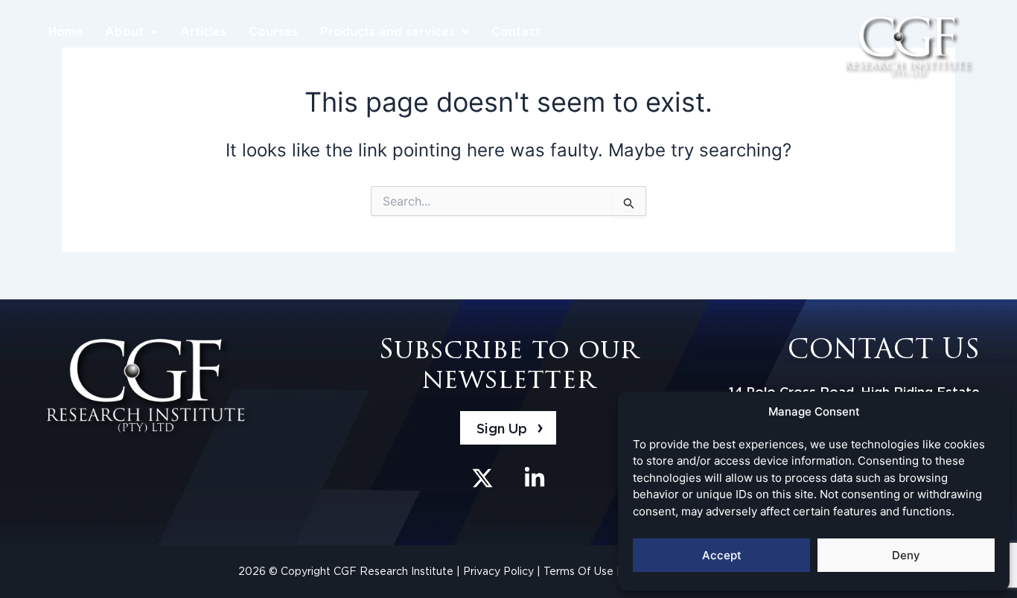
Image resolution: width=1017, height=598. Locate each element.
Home (65, 32)
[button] (131, 32)
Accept (722, 555)
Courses (273, 32)
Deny (906, 555)
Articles (203, 32)
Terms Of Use (579, 571)
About (124, 32)
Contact (516, 32)
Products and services (387, 32)
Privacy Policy (500, 571)
